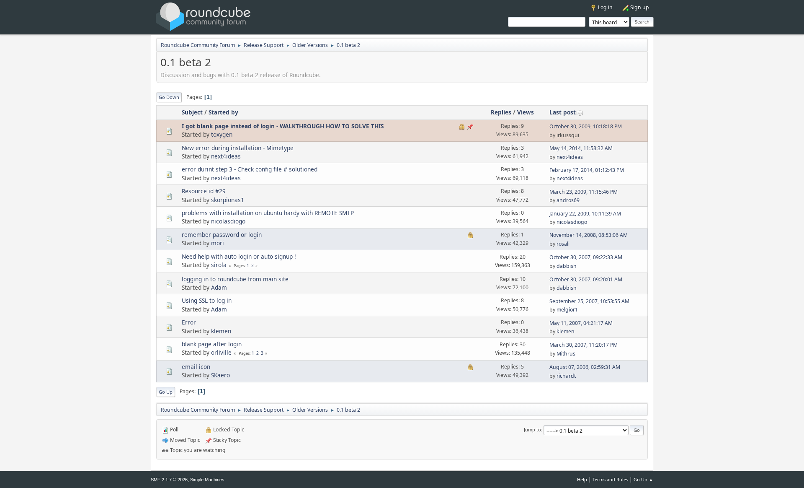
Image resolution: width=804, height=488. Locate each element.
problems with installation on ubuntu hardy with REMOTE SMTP (268, 213)
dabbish (567, 266)
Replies (501, 112)
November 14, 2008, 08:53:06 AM (588, 235)
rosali (563, 243)
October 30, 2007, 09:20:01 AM (585, 279)
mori (217, 243)
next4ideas (226, 156)
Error (189, 322)
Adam (219, 287)
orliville (221, 352)
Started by (223, 112)
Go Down (169, 97)
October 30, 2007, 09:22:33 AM (585, 257)
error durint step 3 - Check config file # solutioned (249, 169)
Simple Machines (207, 479)
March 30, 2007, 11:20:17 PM (583, 344)
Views (525, 112)
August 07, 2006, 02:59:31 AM (584, 367)
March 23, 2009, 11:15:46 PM (583, 191)
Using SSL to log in (207, 300)
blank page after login (212, 344)
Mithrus (566, 353)
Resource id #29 (204, 191)
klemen (221, 331)
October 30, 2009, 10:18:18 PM (585, 126)
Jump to (532, 429)
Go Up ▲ (643, 479)
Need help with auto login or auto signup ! (239, 256)
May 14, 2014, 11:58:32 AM (581, 148)
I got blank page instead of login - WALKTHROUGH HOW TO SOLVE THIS (283, 126)
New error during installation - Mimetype (238, 148)
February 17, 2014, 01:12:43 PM (586, 170)
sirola (219, 265)
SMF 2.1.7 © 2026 (169, 479)
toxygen (221, 134)
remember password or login (222, 235)
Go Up (166, 392)
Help (582, 479)
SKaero (220, 375)
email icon (196, 367)
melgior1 (567, 309)
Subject (192, 112)
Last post (562, 112)
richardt (566, 375)
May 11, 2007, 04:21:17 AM (581, 323)
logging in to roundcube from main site (235, 279)
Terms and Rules (610, 479)
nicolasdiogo (228, 221)
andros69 (568, 200)
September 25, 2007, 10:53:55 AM (589, 301)
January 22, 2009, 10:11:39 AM (585, 213)
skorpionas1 (227, 200)
